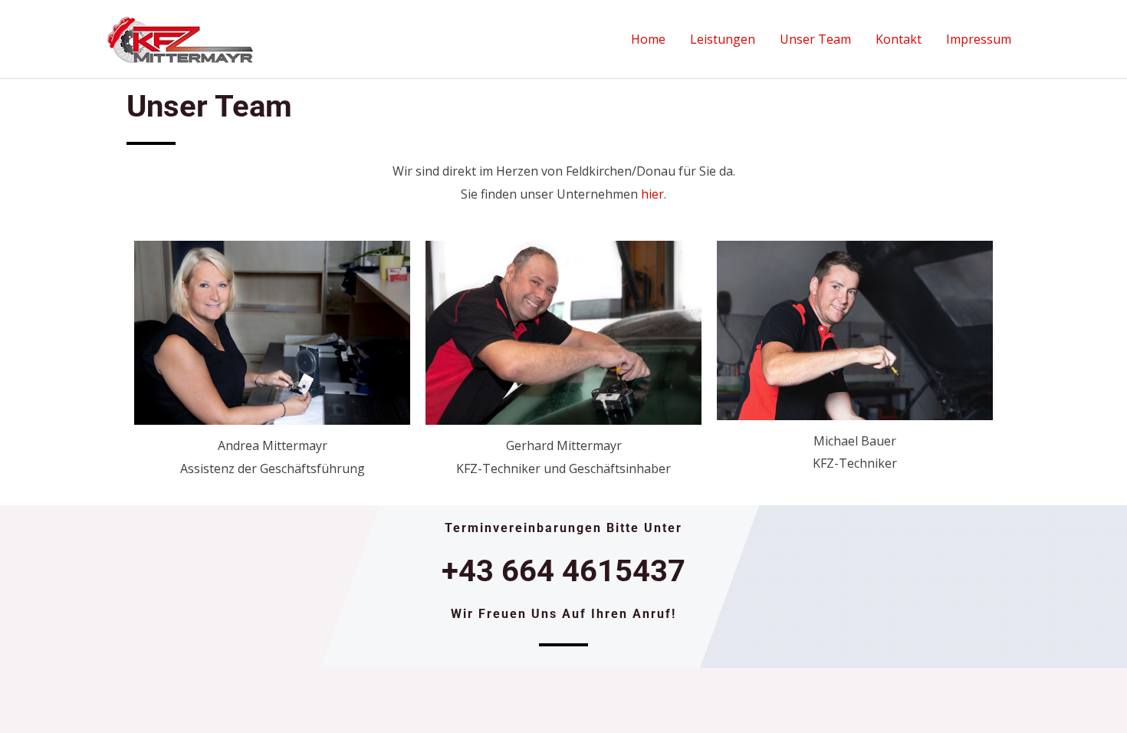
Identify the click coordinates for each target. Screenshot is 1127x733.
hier (652, 194)
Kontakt (899, 39)
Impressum (978, 39)
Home (648, 39)
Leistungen (722, 39)
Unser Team (815, 39)
